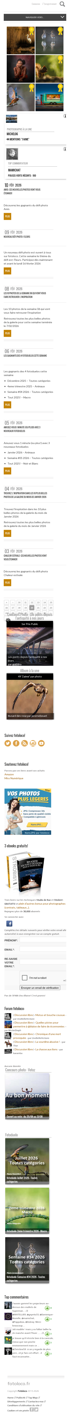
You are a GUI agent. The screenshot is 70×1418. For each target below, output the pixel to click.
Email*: (9, 949)
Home (10, 1397)
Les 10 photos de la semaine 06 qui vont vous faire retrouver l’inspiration (25, 295)
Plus (7, 216)
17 (13, 608)
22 (44, 608)
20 (32, 608)
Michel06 (12, 134)
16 (6, 608)
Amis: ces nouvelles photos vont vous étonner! (22, 191)
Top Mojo (33, 1397)
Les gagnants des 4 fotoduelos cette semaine (25, 355)
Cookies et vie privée (18, 1410)
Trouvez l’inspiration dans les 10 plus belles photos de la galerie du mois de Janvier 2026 (25, 495)
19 (25, 608)
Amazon (9, 774)
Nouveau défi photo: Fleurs (17, 236)
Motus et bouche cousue (50, 1014)
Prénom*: (11, 940)
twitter (36, 1409)
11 (25, 602)
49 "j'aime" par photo (30, 676)
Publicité (20, 1397)
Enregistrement (50, 3)
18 (19, 608)
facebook (32, 1409)
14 (44, 602)
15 (51, 602)
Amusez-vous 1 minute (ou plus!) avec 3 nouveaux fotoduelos (22, 429)
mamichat (14, 170)
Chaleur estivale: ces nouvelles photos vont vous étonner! (25, 557)
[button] (9, 923)
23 (51, 608)
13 (38, 602)
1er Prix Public (29, 624)
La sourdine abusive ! (47, 1041)
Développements (16, 1401)
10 (19, 602)
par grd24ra (14, 664)
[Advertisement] (37, 1366)
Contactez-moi (35, 1401)
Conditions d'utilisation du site (23, 1405)
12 (32, 602)
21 (38, 608)
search (62, 4)
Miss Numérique (13, 778)
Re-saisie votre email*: (10, 962)
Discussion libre (24, 1014)
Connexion (36, 3)
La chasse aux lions (46, 1049)
